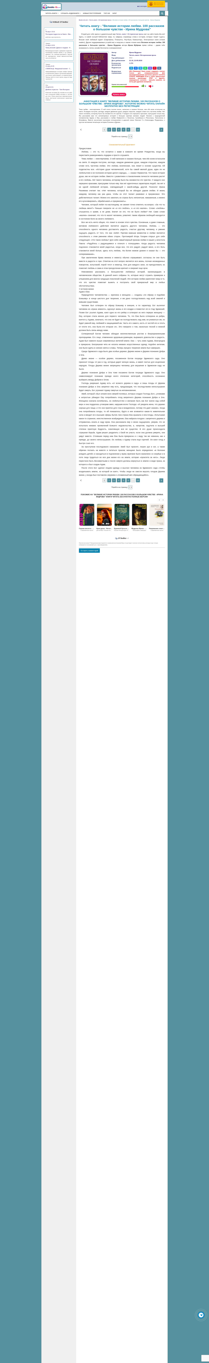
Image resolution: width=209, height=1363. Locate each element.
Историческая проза (135, 34)
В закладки (143, 6)
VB (150, 68)
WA (145, 68)
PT (154, 68)
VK (159, 68)
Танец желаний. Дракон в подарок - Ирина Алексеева (59, 48)
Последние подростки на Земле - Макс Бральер (59, 34)
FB (136, 68)
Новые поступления (92, 13)
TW (140, 68)
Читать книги (121, 34)
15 (138, 130)
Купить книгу (119, 94)
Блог (115, 13)
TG (131, 68)
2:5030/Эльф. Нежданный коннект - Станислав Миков (59, 68)
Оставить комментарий (89, 551)
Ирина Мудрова (135, 52)
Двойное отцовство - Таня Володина (57, 89)
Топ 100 (107, 13)
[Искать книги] (162, 13)
